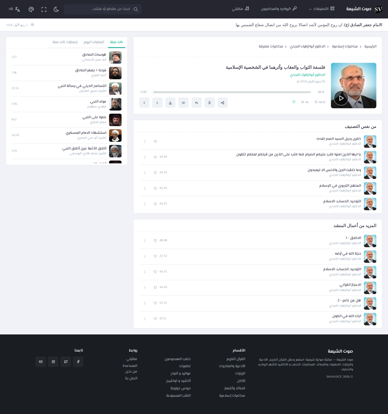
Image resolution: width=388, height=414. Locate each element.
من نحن (131, 372)
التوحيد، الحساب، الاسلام (342, 201)
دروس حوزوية (180, 388)
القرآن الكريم (235, 359)
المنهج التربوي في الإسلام (340, 186)
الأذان (241, 381)
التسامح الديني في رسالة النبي (82, 86)
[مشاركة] (223, 102)
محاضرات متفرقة (271, 46)
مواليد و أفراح (181, 373)
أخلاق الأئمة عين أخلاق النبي (84, 148)
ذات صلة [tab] (116, 42)
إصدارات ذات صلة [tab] (65, 42)
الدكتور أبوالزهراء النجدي (307, 46)
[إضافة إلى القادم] (196, 102)
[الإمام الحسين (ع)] (157, 102)
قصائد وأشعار (234, 388)
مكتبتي (131, 359)
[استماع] (341, 98)
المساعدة (130, 366)
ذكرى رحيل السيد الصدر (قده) (339, 139)
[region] (67, 106)
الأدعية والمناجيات (232, 366)
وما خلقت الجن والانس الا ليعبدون (334, 170)
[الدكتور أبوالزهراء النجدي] (210, 102)
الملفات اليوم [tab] (94, 42)
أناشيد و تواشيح (178, 381)
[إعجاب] (155, 141)
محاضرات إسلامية (345, 46)
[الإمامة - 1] (144, 102)
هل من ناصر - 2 (349, 300)
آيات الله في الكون (346, 316)
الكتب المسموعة (178, 396)
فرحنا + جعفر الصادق (90, 70)
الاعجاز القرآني (350, 285)
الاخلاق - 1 (353, 238)
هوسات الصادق (94, 55)
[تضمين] (183, 102)
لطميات (185, 366)
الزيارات (240, 373)
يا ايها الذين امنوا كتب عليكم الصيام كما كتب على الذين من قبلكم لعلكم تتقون (298, 154)
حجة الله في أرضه (348, 254)
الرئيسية (370, 46)
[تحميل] (170, 102)
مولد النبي (98, 102)
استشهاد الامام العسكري (86, 133)
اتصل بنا (131, 378)
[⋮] (145, 141)
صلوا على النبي (94, 117)
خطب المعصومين (177, 359)
